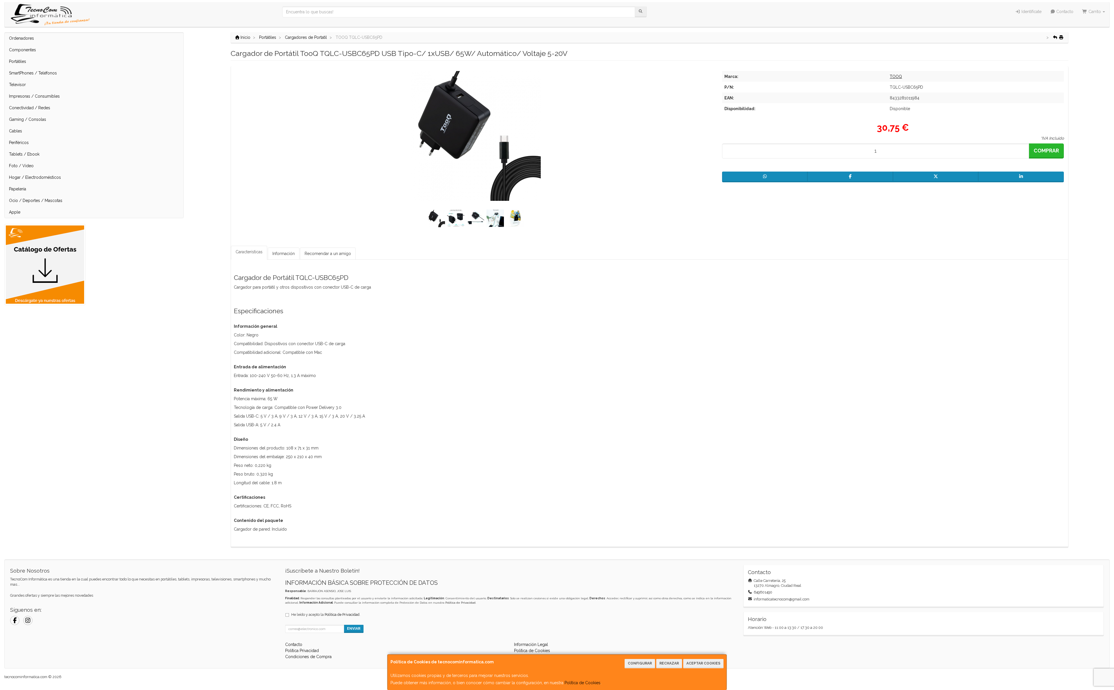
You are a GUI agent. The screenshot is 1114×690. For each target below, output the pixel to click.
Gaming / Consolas (27, 119)
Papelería (17, 189)
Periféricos (19, 142)
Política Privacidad (302, 650)
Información (283, 253)
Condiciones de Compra (308, 656)
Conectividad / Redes (29, 107)
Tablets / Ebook (24, 154)
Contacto (1064, 11)
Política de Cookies (583, 682)
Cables (15, 131)
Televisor (17, 84)
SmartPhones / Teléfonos (33, 73)
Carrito (1094, 11)
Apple (14, 212)
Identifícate (1030, 11)
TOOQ (896, 76)
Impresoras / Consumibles (34, 96)
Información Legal (531, 644)
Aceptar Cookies (703, 663)
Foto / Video (21, 165)
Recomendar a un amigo (328, 253)
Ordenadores (21, 38)
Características (249, 252)
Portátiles (17, 61)
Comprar (1046, 151)
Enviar (353, 629)
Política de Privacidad (460, 602)
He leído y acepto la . (325, 614)
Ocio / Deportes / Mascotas (35, 200)
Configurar (640, 663)
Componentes (22, 50)
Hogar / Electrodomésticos (35, 177)
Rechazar (669, 663)
